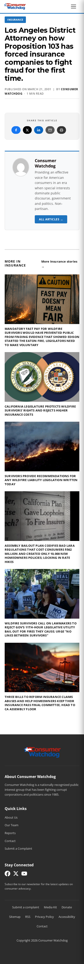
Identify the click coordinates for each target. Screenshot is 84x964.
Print (61, 130)
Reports (10, 833)
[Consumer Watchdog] (15, 6)
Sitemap (15, 917)
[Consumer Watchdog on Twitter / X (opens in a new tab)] (16, 874)
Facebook (16, 130)
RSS (27, 917)
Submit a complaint (25, 907)
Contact (10, 841)
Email (50, 130)
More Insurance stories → (59, 263)
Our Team (11, 825)
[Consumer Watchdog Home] (42, 752)
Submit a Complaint (18, 848)
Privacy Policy (44, 917)
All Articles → (51, 219)
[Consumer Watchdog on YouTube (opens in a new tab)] (24, 874)
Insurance (15, 19)
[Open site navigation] (74, 6)
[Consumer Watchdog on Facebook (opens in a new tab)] (7, 874)
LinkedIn (38, 130)
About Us (11, 817)
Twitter (27, 130)
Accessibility (67, 917)
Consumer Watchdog (45, 163)
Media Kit (50, 907)
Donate (67, 907)
